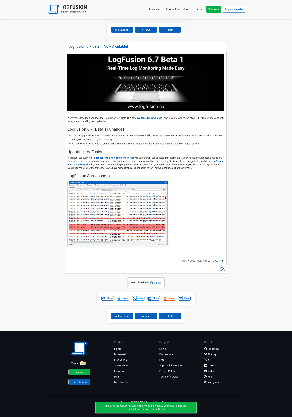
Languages (120, 371)
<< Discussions (122, 29)
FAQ (161, 359)
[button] (68, 9)
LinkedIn (212, 365)
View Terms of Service (154, 409)
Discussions (166, 354)
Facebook (213, 348)
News (162, 348)
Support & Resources (171, 365)
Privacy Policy (167, 371)
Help (116, 376)
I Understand (133, 409)
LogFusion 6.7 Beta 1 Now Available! (98, 46)
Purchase (213, 9)
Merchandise (121, 382)
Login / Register (234, 9)
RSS (210, 376)
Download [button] (154, 9)
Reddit (211, 371)
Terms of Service (168, 376)
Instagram (213, 382)
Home (117, 348)
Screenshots (121, 365)
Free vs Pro (172, 9)
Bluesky (212, 354)
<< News (146, 29)
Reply (170, 29)
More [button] (185, 9)
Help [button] (197, 9)
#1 (223, 260)
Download (120, 354)
